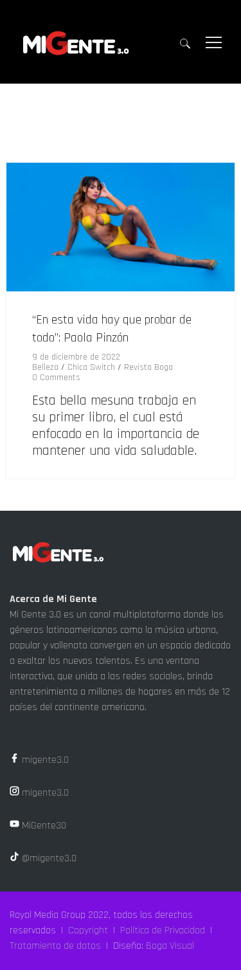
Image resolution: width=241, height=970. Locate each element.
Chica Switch (91, 367)
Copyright (88, 930)
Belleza (45, 367)
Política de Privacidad (162, 930)
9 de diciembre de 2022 (76, 357)
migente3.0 (44, 760)
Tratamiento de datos (55, 946)
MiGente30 (42, 825)
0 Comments (56, 377)
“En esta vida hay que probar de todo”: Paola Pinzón (112, 328)
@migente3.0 (47, 858)
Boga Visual (170, 946)
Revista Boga (148, 367)
